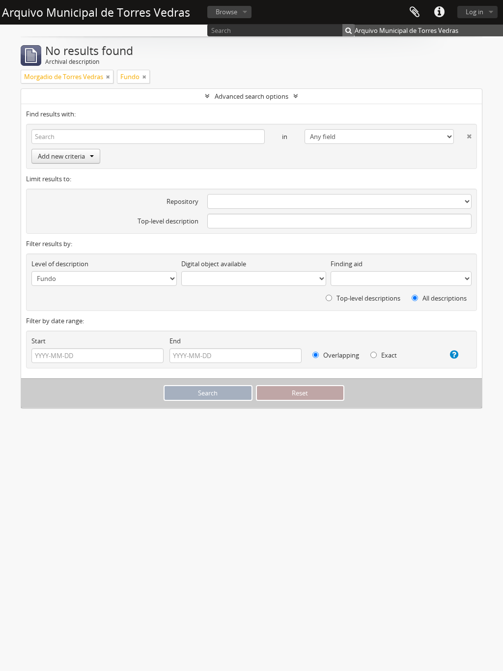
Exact (388, 355)
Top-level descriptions (367, 298)
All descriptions (444, 298)
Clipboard (414, 12)
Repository (182, 201)
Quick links (439, 12)
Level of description (59, 263)
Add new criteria (61, 156)
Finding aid (347, 263)
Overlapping (340, 355)
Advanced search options (251, 96)
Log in (474, 11)
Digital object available (213, 263)
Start (38, 340)
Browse (226, 11)
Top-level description (168, 221)
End (175, 340)
